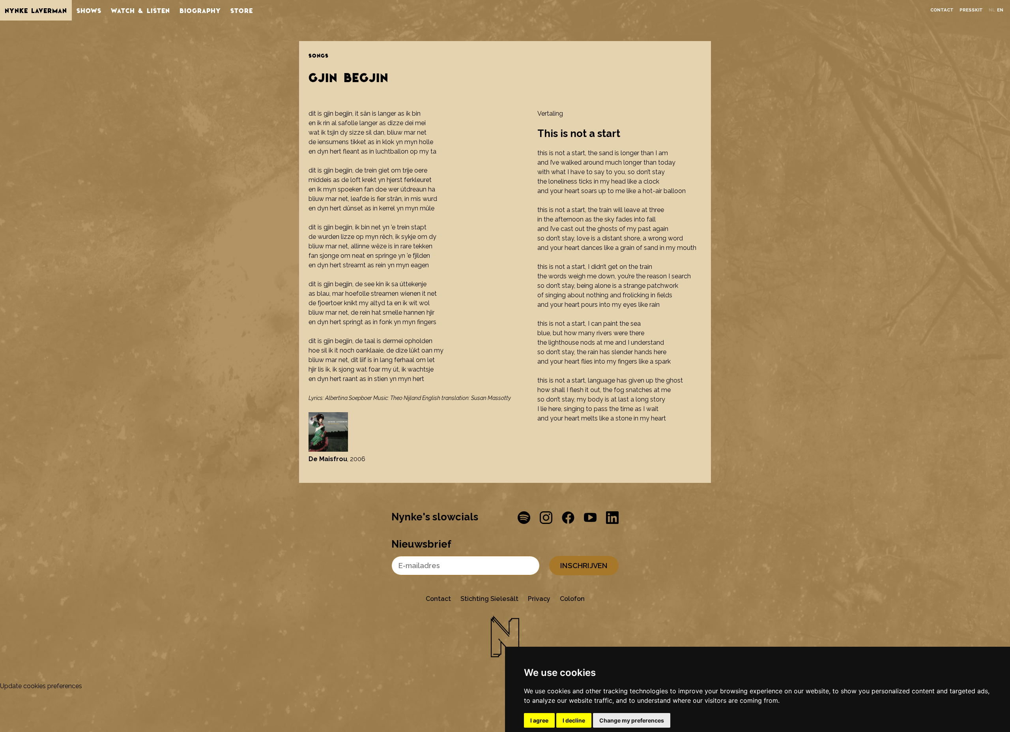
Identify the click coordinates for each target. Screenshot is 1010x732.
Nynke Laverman (36, 10)
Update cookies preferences (41, 686)
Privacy (539, 598)
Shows (89, 10)
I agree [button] (539, 720)
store (241, 10)
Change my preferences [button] (631, 720)
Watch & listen (140, 10)
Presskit (971, 10)
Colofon (572, 598)
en (1000, 10)
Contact (942, 10)
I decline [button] (574, 720)
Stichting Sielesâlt (489, 598)
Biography (200, 10)
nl (992, 10)
